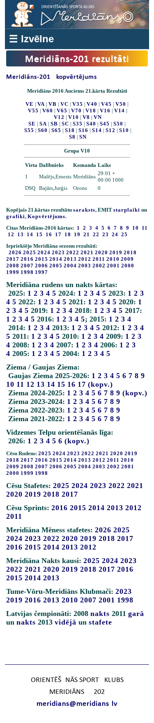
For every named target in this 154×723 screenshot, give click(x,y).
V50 (120, 104)
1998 (27, 272)
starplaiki (126, 210)
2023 (58, 252)
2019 (115, 252)
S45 (105, 124)
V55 (33, 110)
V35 (77, 104)
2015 (41, 259)
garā (136, 613)
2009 (127, 259)
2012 (84, 259)
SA (43, 124)
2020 (101, 252)
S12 (110, 130)
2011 (98, 259)
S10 (124, 130)
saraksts (84, 210)
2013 (70, 259)
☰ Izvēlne (31, 38)
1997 (41, 272)
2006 (41, 265)
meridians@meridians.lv (77, 704)
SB (54, 124)
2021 (87, 252)
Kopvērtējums (46, 216)
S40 (91, 124)
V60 (47, 110)
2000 (127, 265)
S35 (78, 124)
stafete (100, 622)
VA (41, 104)
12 (30, 384)
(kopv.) (100, 384)
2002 (99, 265)
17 (82, 384)
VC (64, 104)
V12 (59, 117)
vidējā (65, 622)
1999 (12, 272)
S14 (97, 130)
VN (98, 117)
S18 (70, 130)
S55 (29, 130)
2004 (70, 265)
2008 (12, 265)
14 (51, 384)
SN (83, 137)
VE (29, 104)
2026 (15, 252)
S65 (56, 130)
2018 (130, 252)
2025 (29, 252)
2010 (113, 259)
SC (65, 124)
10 (10, 384)
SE (32, 124)
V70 (76, 110)
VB (52, 104)
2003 (84, 265)
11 (20, 384)
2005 (55, 265)
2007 (27, 265)
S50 (118, 124)
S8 (72, 137)
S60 (43, 130)
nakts (100, 613)
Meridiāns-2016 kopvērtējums (51, 77)
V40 (92, 104)
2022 (72, 252)
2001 (113, 265)
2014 (55, 259)
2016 (27, 259)
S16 (83, 130)
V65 (62, 110)
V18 (90, 110)
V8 (86, 117)
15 (61, 384)
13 (41, 384)
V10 (73, 117)
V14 (119, 110)
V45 (106, 104)
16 (71, 384)
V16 (105, 110)
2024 (44, 252)
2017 (12, 259)
